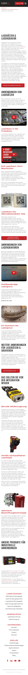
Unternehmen (14, 625)
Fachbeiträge (14, 643)
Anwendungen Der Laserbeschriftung (9, 9)
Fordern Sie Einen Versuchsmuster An (13, 238)
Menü (26, 3)
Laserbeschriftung (14, 617)
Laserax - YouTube (15, 661)
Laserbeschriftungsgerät (14, 601)
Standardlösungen (6, 580)
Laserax (5, 3)
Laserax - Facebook (8, 661)
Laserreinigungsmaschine (14, 604)
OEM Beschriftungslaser (14, 596)
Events (14, 632)
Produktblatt (14, 653)
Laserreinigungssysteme (14, 599)
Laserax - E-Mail (19, 661)
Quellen (14, 640)
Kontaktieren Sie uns (9, 370)
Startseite (3, 8)
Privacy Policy (9, 672)
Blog (14, 655)
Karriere (14, 635)
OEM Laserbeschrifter (16, 571)
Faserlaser (23, 46)
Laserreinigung (14, 619)
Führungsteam (14, 630)
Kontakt (18, 3)
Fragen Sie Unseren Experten (12, 85)
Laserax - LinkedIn (11, 661)
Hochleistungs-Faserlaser (14, 609)
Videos (14, 650)
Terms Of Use (18, 672)
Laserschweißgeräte (14, 606)
